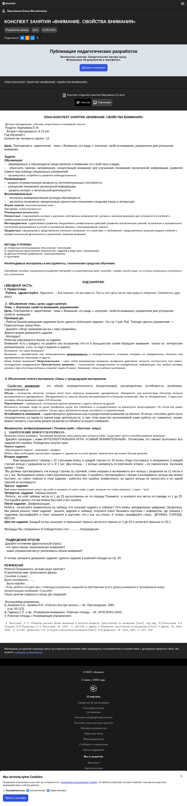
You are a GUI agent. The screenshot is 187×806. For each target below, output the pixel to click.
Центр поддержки (93, 749)
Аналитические (37, 790)
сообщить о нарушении (28, 652)
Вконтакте (94, 762)
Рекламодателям (93, 739)
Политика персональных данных (93, 723)
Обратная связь (93, 733)
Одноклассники (93, 768)
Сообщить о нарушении (93, 744)
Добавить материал (93, 67)
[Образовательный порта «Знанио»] (8, 3)
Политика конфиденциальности (93, 717)
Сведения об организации (93, 702)
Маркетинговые (58, 790)
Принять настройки (15, 798)
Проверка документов (94, 728)
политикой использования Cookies (79, 782)
